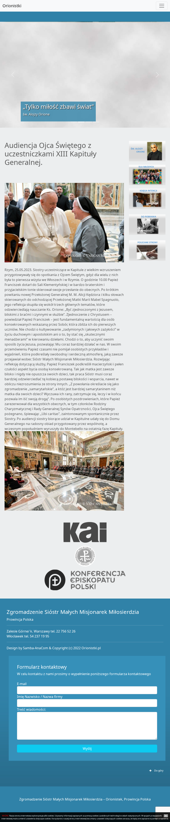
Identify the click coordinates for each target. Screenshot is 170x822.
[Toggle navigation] (162, 6)
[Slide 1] (74, 122)
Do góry (158, 770)
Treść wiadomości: (31, 709)
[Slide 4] (96, 122)
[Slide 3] (89, 122)
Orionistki (11, 5)
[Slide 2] (81, 122)
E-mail (22, 684)
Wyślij (87, 748)
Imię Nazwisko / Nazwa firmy (39, 696)
